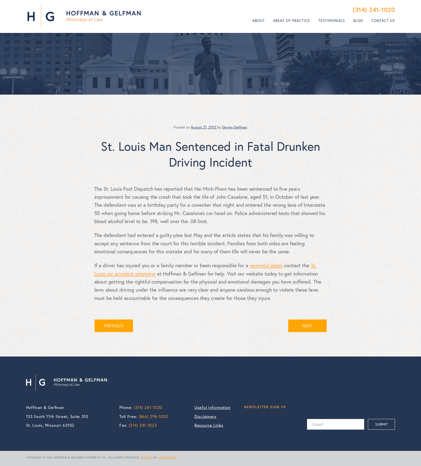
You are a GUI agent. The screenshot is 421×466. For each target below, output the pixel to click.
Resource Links (208, 425)
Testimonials (331, 20)
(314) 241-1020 (374, 10)
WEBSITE (147, 457)
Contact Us (383, 20)
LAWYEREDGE (167, 457)
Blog (358, 20)
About (258, 20)
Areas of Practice (291, 20)
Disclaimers (205, 416)
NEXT (307, 325)
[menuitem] (258, 21)
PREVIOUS (113, 325)
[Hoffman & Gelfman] (84, 16)
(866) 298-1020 (153, 416)
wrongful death (266, 265)
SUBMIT (381, 424)
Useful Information (212, 407)
